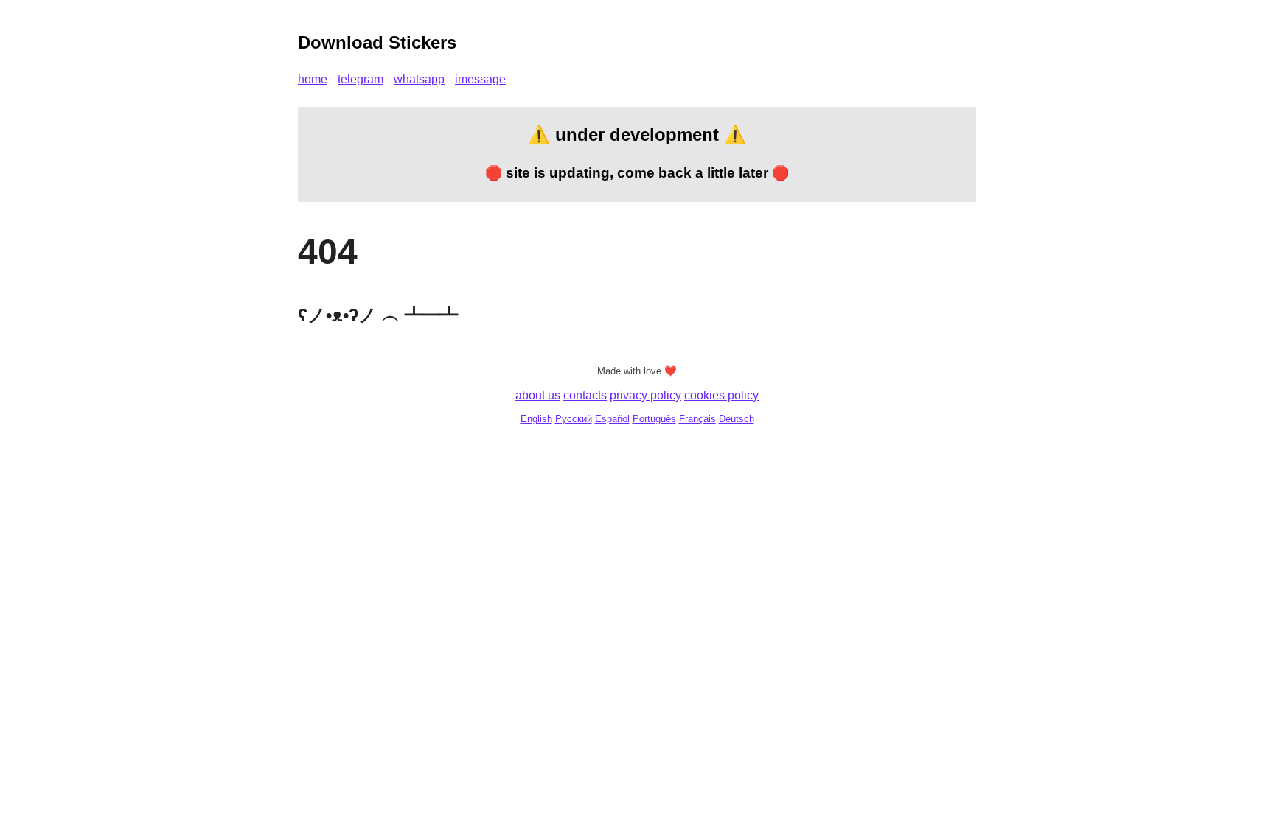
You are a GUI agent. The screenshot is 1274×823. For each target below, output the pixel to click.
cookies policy (721, 395)
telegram (360, 79)
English (536, 418)
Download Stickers (377, 42)
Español (612, 418)
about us (537, 395)
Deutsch (736, 418)
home (312, 79)
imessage (480, 79)
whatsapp (419, 79)
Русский (573, 418)
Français (697, 418)
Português (654, 418)
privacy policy (645, 395)
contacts (585, 395)
